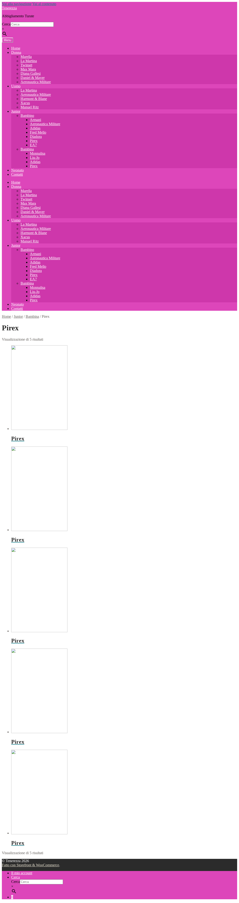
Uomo (16, 86)
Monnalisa (37, 153)
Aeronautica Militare (36, 82)
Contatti (17, 174)
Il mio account (21, 873)
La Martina (29, 61)
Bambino (27, 116)
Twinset (26, 65)
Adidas (35, 128)
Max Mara (28, 69)
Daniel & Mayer (33, 78)
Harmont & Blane (34, 99)
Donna (16, 52)
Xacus (25, 103)
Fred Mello (38, 132)
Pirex (34, 141)
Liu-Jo (34, 158)
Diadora (36, 137)
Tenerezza (9, 8)
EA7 (33, 145)
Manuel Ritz (30, 107)
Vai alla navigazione (17, 4)
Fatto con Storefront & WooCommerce (30, 865)
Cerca (6, 24)
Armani (35, 120)
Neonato (17, 170)
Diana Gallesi (31, 73)
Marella (26, 57)
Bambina (27, 149)
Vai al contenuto (44, 4)
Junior (15, 111)
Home (15, 48)
